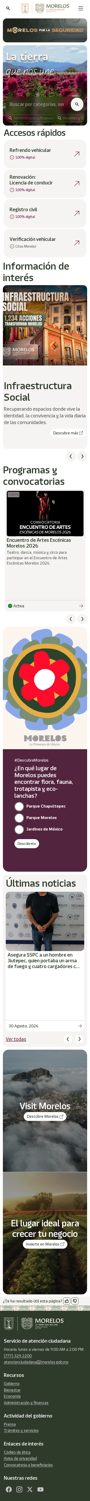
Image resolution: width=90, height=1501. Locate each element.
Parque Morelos (41, 817)
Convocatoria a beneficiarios (28, 1465)
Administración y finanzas (26, 1403)
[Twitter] (30, 1489)
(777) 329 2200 (18, 1355)
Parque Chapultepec (46, 806)
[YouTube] (40, 1489)
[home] (44, 8)
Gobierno (11, 1383)
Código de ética (17, 1452)
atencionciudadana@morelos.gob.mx (36, 1362)
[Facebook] (8, 1489)
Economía (12, 1396)
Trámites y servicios (21, 1430)
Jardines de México (44, 829)
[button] (80, 8)
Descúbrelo (27, 843)
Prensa (10, 1424)
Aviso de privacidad (20, 1458)
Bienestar (12, 1390)
